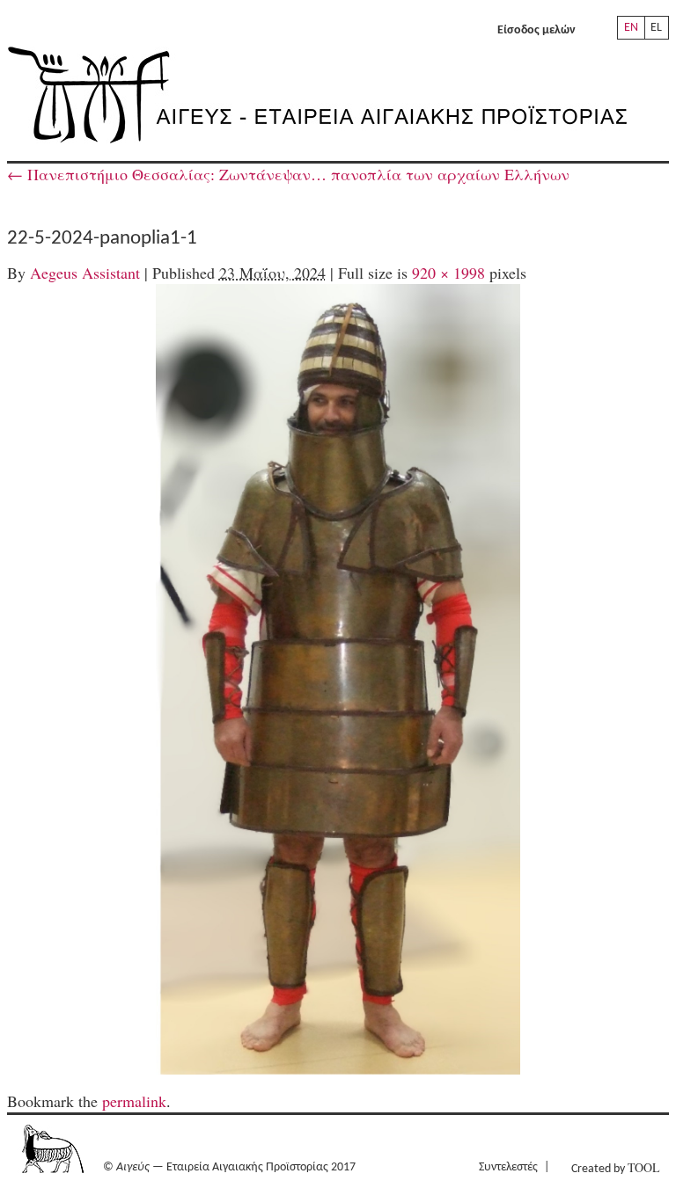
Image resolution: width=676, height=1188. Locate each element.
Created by (615, 1167)
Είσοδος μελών (536, 30)
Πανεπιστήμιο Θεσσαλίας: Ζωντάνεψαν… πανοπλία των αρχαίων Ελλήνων (288, 174)
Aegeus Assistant (85, 272)
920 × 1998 (448, 272)
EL (656, 27)
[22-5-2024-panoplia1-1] (338, 679)
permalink (134, 1100)
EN (631, 27)
